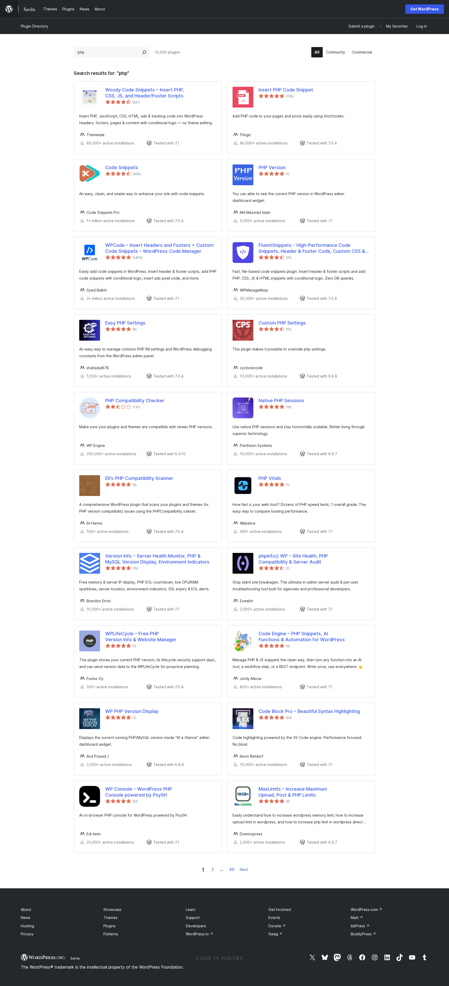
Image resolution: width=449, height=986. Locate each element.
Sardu (75, 958)
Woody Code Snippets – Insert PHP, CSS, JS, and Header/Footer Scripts (144, 92)
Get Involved (279, 909)
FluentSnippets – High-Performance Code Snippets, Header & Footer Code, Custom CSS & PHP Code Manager (312, 248)
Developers (196, 926)
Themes (110, 917)
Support (193, 917)
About (26, 909)
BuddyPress (363, 934)
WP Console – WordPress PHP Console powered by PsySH (138, 792)
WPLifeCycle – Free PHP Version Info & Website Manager (140, 636)
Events (274, 917)
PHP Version (272, 167)
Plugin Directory (34, 26)
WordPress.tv (199, 934)
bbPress (360, 926)
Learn (190, 909)
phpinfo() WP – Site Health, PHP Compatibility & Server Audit (293, 559)
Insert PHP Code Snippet (286, 89)
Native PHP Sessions (281, 400)
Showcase (112, 909)
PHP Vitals (270, 478)
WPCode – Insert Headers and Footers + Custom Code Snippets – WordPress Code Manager (159, 248)
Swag (275, 934)
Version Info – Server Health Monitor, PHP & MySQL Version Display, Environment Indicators (157, 559)
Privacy (27, 934)
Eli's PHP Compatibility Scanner (139, 478)
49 (231, 869)
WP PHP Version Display (132, 711)
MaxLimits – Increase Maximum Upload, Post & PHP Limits (293, 792)
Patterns (110, 934)
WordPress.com (366, 909)
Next (244, 869)
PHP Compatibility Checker (134, 400)
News (25, 917)
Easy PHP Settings (125, 323)
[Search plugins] (144, 52)
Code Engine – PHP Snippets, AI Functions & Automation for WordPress (302, 636)
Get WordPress (424, 9)
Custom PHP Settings (282, 323)
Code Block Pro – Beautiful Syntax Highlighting (309, 711)
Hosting (27, 926)
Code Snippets (121, 167)
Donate (277, 926)
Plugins (109, 926)
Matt (357, 917)
